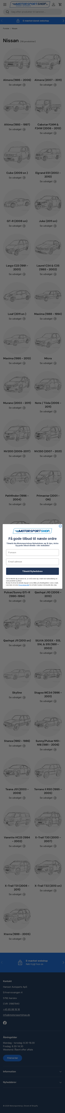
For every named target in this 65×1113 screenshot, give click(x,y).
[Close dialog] (60, 526)
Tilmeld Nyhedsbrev (32, 571)
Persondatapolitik (24, 585)
